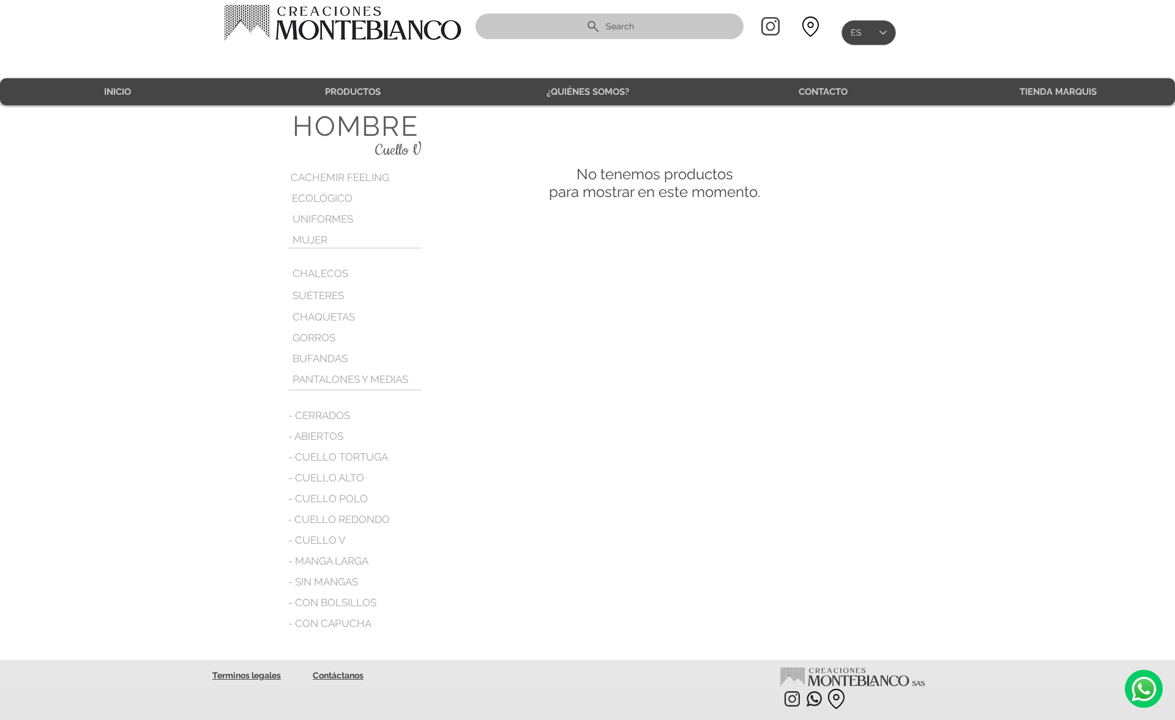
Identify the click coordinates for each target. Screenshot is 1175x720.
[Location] (810, 27)
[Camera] (1144, 689)
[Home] (770, 26)
